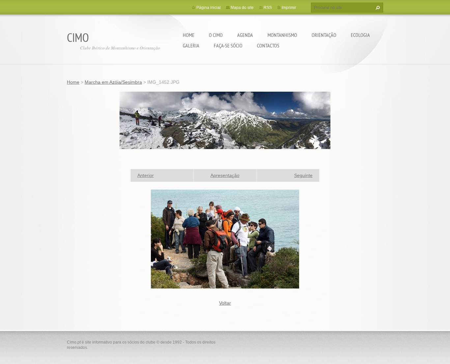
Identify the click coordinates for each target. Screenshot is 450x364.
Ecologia (360, 35)
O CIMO (216, 35)
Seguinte (303, 175)
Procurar (377, 8)
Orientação (324, 35)
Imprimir (289, 7)
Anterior (145, 175)
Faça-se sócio (228, 45)
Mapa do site (242, 7)
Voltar (225, 303)
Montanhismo (282, 35)
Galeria (191, 45)
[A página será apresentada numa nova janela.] (225, 238)
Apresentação (225, 175)
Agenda (245, 35)
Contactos (268, 45)
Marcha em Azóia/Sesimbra (113, 82)
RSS (268, 7)
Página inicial (208, 7)
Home (188, 35)
